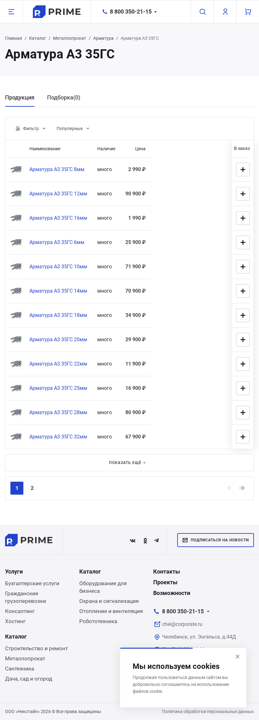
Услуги (14, 571)
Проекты (165, 582)
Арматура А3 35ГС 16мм (58, 218)
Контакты (166, 571)
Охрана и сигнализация (109, 601)
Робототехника (98, 621)
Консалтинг (20, 611)
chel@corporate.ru (182, 624)
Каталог (37, 38)
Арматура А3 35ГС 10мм (58, 267)
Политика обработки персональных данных (208, 711)
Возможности (171, 593)
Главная (13, 38)
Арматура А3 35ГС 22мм (58, 364)
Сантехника (19, 668)
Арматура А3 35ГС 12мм (58, 194)
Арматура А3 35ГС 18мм (58, 315)
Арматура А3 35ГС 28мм (58, 412)
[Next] (242, 488)
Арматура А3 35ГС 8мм (56, 169)
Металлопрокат (69, 38)
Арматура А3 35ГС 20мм (58, 339)
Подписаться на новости (220, 540)
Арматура (103, 38)
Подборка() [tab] (63, 97)
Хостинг (15, 621)
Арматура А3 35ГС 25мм (58, 388)
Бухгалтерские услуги (32, 583)
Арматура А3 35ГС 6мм (56, 242)
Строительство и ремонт (36, 648)
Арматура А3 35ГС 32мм (58, 437)
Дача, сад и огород (28, 678)
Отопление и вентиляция (111, 611)
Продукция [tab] (19, 97)
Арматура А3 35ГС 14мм (58, 291)
